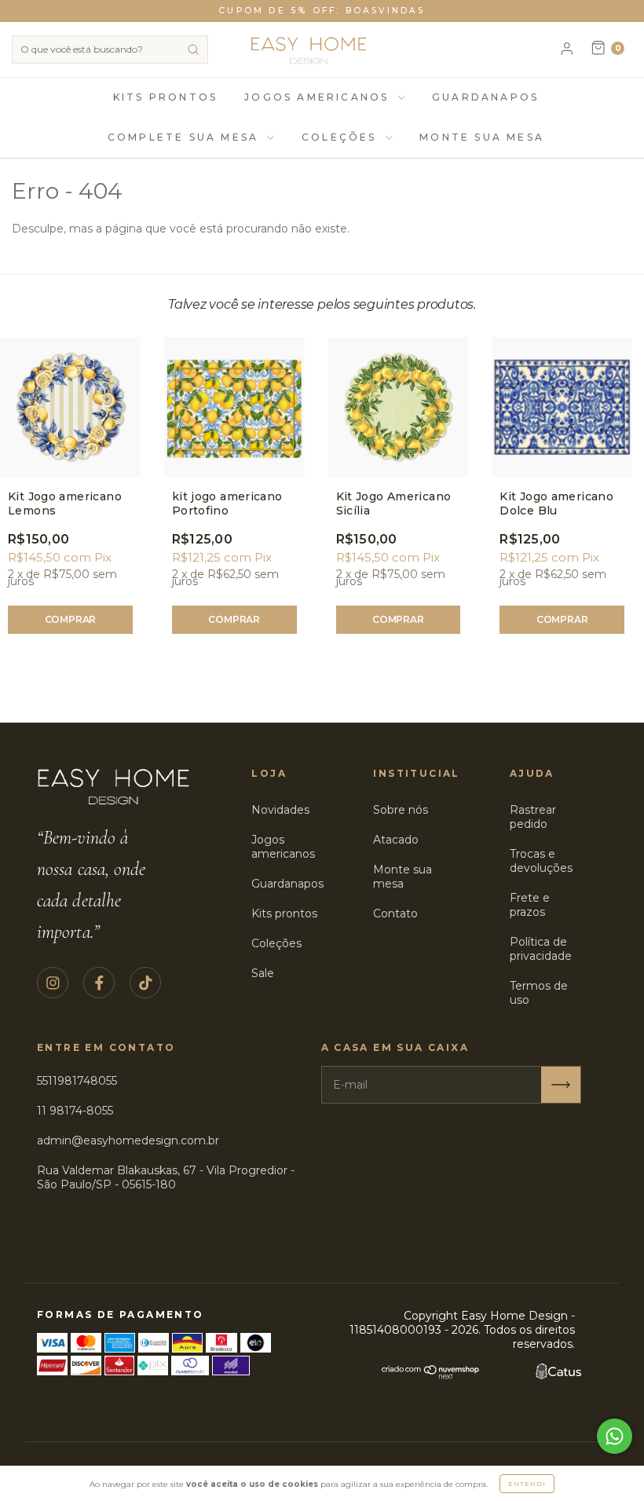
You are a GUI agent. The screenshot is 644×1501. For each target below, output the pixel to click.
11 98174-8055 (75, 1111)
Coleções (342, 137)
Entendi (527, 1484)
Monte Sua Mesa (481, 137)
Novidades (280, 810)
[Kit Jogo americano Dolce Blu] (562, 407)
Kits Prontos (165, 97)
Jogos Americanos (318, 97)
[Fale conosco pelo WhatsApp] (614, 1436)
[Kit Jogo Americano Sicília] (398, 407)
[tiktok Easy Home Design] (145, 982)
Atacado (396, 840)
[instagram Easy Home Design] (52, 982)
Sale (262, 973)
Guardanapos (485, 97)
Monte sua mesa (402, 876)
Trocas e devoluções (541, 861)
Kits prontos (284, 913)
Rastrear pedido (533, 817)
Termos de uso (539, 993)
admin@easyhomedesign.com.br (128, 1140)
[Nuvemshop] (431, 1375)
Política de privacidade (541, 949)
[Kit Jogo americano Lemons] (70, 407)
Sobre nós (400, 810)
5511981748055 (77, 1081)
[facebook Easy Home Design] (99, 982)
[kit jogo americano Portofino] (234, 407)
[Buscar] (193, 49)
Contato (395, 913)
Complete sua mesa (186, 137)
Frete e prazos (530, 905)
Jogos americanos (283, 847)
